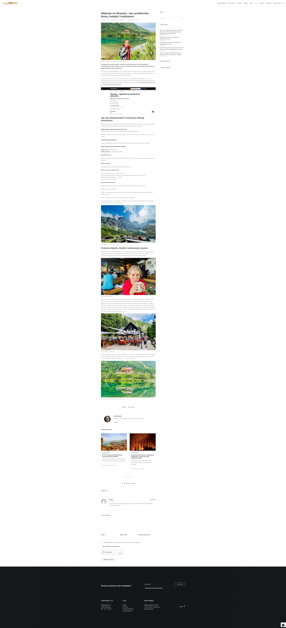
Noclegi (246, 3)
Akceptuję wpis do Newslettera (154, 588)
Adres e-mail (124, 534)
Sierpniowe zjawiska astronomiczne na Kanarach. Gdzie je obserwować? (142, 455)
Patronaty (125, 607)
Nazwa (103, 534)
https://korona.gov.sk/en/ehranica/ (112, 84)
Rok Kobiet (269, 3)
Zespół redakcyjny (127, 611)
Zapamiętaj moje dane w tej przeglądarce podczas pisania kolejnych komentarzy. (122, 542)
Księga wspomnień (222, 3)
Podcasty (262, 3)
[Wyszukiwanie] (282, 3)
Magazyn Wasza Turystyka (151, 605)
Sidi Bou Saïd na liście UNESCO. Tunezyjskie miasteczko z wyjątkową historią (113, 456)
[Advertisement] (172, 84)
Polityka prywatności (128, 609)
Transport (239, 3)
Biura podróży (232, 3)
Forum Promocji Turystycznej (152, 607)
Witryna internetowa (144, 534)
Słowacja (124, 407)
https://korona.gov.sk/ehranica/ (147, 82)
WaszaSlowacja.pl (149, 609)
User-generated (120, 19)
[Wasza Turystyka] (10, 3)
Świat (256, 3)
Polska (251, 3)
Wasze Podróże (277, 3)
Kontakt (125, 605)
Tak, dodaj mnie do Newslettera (111, 546)
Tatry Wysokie (131, 407)
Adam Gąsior (134, 19)
